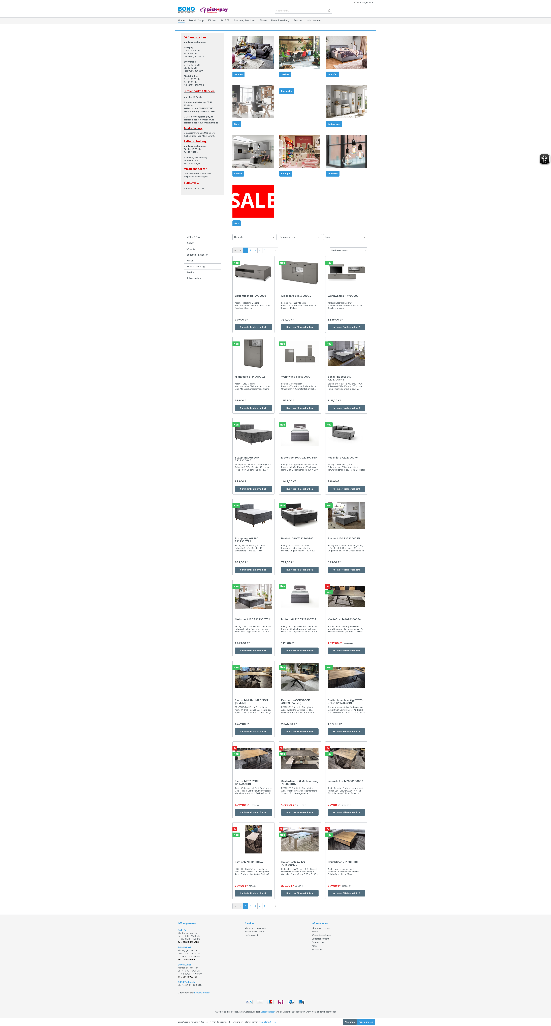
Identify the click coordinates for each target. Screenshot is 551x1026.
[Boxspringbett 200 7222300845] (253, 434)
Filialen (190, 260)
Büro (236, 124)
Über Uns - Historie (321, 928)
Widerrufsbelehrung (321, 935)
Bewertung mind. (288, 237)
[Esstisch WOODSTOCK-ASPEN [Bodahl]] (299, 677)
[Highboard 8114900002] (253, 353)
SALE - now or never (254, 931)
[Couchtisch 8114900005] (253, 273)
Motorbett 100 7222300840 (299, 457)
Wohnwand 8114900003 (343, 295)
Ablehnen (350, 1022)
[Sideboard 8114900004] (299, 273)
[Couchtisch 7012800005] (346, 839)
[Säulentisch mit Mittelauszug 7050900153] (299, 758)
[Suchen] (329, 11)
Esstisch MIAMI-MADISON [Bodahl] (251, 702)
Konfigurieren (366, 1022)
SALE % (191, 248)
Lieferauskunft (252, 935)
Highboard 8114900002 (250, 376)
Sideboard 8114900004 (296, 295)
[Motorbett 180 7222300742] (253, 596)
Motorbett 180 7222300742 (252, 619)
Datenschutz (318, 942)
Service (190, 272)
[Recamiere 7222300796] (346, 434)
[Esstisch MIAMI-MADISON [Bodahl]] (253, 677)
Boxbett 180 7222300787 (297, 538)
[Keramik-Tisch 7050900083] (346, 758)
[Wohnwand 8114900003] (346, 273)
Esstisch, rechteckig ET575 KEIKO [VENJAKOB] (345, 702)
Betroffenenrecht (320, 939)
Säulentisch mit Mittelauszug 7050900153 (299, 782)
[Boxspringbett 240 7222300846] (346, 353)
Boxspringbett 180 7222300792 (246, 540)
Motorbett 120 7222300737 (298, 619)
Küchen (238, 173)
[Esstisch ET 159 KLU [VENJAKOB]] (253, 758)
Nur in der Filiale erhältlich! (253, 327)
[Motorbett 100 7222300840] (299, 434)
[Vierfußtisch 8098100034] (346, 596)
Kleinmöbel (286, 91)
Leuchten (333, 173)
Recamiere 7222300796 (343, 457)
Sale (236, 223)
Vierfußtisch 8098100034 (344, 619)
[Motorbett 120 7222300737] (299, 596)
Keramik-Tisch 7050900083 (345, 781)
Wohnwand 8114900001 (296, 376)
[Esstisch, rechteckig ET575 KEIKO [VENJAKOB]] (346, 677)
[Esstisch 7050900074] (253, 839)
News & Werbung (196, 266)
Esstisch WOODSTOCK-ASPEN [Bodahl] (296, 702)
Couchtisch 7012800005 (343, 862)
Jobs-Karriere (194, 278)
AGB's (314, 946)
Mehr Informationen (267, 1022)
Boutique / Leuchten (197, 254)
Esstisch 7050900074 (249, 862)
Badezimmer (334, 124)
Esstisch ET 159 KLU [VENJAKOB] (247, 782)
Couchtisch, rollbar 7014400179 (293, 863)
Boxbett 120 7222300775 (344, 538)
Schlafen (332, 74)
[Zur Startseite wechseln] (203, 10)
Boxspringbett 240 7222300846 (340, 378)
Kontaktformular (201, 992)
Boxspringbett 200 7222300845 (247, 459)
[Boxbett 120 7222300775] (346, 515)
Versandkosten (268, 1012)
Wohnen (238, 74)
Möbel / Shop (194, 237)
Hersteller (239, 237)
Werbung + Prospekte (255, 928)
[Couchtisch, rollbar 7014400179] (299, 839)
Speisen (285, 74)
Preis (327, 237)
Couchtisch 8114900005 (250, 295)
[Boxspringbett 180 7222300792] (253, 515)
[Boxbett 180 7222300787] (299, 515)
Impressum (317, 949)
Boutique (285, 173)
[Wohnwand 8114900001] (299, 353)
